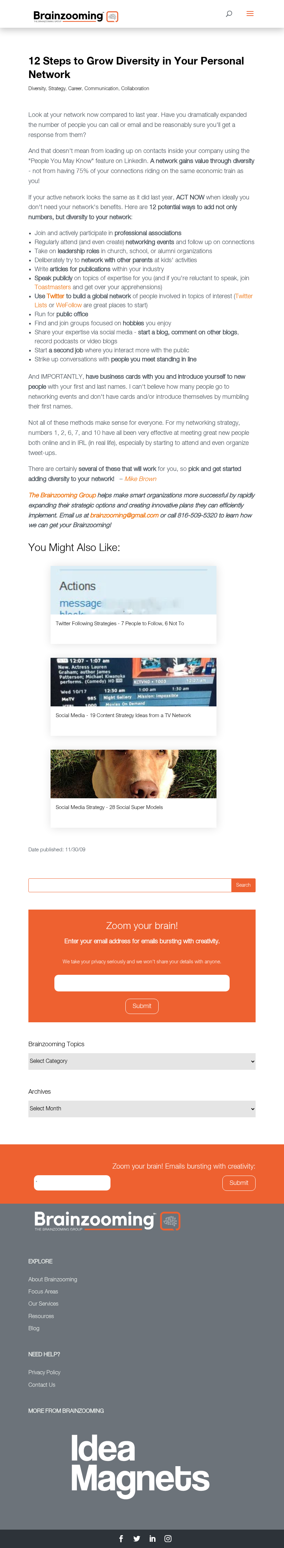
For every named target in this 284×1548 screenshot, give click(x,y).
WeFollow (69, 305)
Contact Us (41, 1385)
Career (75, 88)
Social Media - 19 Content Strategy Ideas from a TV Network (123, 715)
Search (243, 885)
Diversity (37, 88)
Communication (101, 88)
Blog (33, 1329)
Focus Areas (43, 1292)
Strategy (56, 88)
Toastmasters (54, 287)
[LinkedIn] (152, 1540)
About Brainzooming (52, 1280)
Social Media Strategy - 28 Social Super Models (109, 807)
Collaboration (135, 88)
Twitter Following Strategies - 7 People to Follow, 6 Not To (120, 623)
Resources (41, 1316)
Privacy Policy (44, 1373)
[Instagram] (168, 1540)
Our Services (43, 1304)
